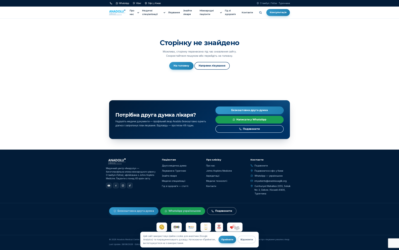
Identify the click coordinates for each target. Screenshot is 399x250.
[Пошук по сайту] (260, 12)
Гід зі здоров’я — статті (175, 186)
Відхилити (246, 239)
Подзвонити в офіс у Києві (269, 170)
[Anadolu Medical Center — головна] (117, 12)
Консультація (278, 12)
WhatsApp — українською (269, 175)
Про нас (132, 12)
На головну (181, 65)
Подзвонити (251, 128)
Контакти (247, 12)
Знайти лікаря (187, 12)
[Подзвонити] (111, 3)
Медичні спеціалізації (150, 12)
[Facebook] (116, 185)
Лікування (174, 12)
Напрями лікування (212, 65)
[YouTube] (109, 185)
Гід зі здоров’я (230, 12)
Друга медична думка (174, 165)
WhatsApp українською (184, 210)
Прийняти (227, 239)
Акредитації (212, 175)
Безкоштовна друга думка (249, 110)
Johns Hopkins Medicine (219, 170)
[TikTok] (130, 185)
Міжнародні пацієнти (207, 12)
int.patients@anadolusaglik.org (271, 181)
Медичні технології (216, 181)
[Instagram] (123, 185)
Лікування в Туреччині (174, 170)
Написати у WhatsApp (251, 119)
